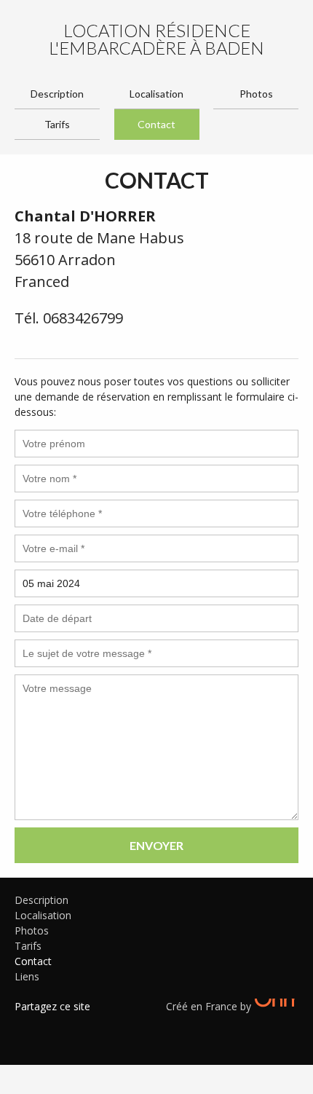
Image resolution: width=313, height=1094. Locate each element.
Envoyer (156, 845)
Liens (27, 976)
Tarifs (57, 124)
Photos (256, 93)
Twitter (47, 1025)
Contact (156, 124)
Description (57, 93)
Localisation (156, 93)
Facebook (25, 1025)
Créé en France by (210, 1006)
